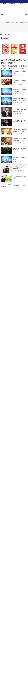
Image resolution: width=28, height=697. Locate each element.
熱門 (17, 22)
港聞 (20, 22)
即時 (13, 22)
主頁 (1, 34)
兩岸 (24, 22)
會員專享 (8, 22)
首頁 (2, 22)
